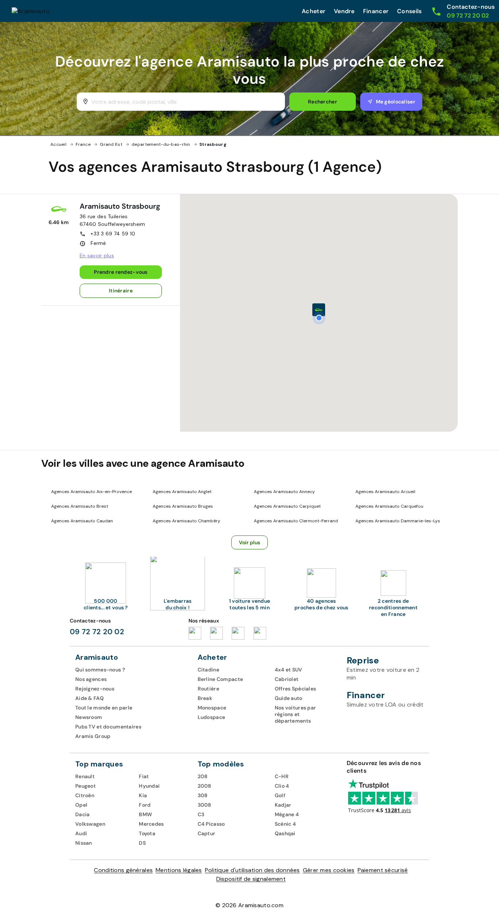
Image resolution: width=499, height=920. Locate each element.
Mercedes (151, 824)
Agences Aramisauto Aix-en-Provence (91, 492)
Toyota (147, 833)
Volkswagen (90, 824)
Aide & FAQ (89, 698)
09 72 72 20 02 (97, 631)
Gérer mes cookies (329, 870)
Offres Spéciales (295, 688)
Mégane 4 (287, 814)
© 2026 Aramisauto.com (249, 905)
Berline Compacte (220, 679)
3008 (205, 805)
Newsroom (88, 717)
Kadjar (283, 805)
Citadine (208, 669)
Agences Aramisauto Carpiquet (287, 506)
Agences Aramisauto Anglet (182, 492)
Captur (207, 833)
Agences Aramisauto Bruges (183, 506)
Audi (81, 833)
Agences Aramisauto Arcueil (385, 492)
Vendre (344, 11)
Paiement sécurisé (383, 870)
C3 (201, 814)
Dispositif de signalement (251, 879)
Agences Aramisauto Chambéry (186, 521)
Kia (143, 795)
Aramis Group (92, 736)
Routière (208, 688)
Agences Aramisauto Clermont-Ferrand (296, 521)
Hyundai (149, 786)
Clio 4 (282, 786)
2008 (205, 786)
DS (142, 843)
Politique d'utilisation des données (252, 870)
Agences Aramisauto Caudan (82, 521)
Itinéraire (121, 290)
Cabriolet (287, 679)
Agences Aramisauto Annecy (284, 492)
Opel (81, 805)
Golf (280, 795)
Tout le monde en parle (103, 707)
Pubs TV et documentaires (108, 726)
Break (205, 698)
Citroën (84, 795)
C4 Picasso (211, 824)
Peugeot (85, 786)
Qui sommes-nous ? (100, 669)
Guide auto (288, 698)
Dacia (82, 814)
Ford (145, 805)
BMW (145, 814)
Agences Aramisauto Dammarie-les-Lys (397, 521)
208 (203, 776)
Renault (85, 776)
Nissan (83, 843)
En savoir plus (97, 255)
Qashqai (285, 833)
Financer (375, 11)
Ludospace (211, 717)
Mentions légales (179, 870)
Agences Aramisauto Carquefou (389, 506)
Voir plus (249, 542)
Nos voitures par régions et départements (295, 714)
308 (203, 795)
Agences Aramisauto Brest (79, 506)
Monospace (212, 707)
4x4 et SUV (288, 669)
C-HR (282, 776)
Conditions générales (123, 870)
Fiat (144, 776)
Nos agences (91, 679)
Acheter (313, 11)
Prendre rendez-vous (120, 272)
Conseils (409, 11)
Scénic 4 (285, 824)
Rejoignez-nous (94, 688)
